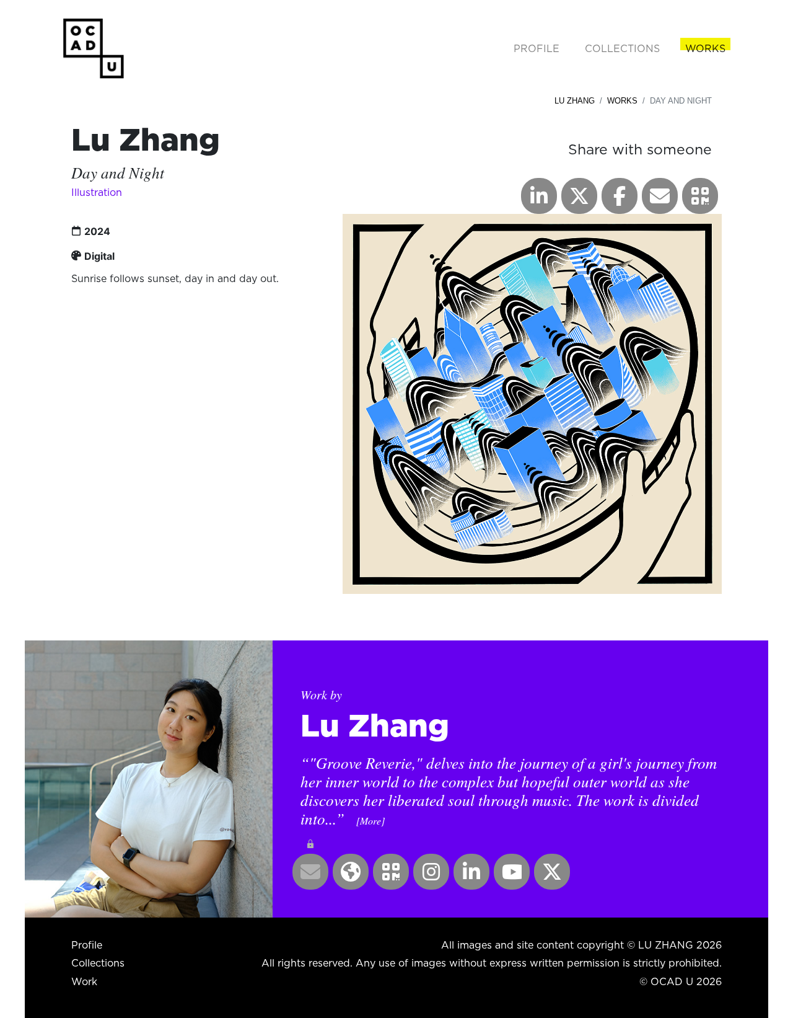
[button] (700, 196)
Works (622, 100)
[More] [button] (370, 820)
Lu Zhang (574, 100)
